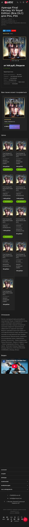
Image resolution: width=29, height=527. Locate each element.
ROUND (17, 513)
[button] (10, 60)
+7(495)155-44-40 (15, 495)
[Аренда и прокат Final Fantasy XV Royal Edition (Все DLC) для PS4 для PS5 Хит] (14, 48)
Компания (4, 481)
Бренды (3, 477)
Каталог (4, 469)
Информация (5, 485)
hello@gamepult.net (16, 498)
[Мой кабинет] (23, 2)
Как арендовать (6, 489)
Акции (3, 473)
